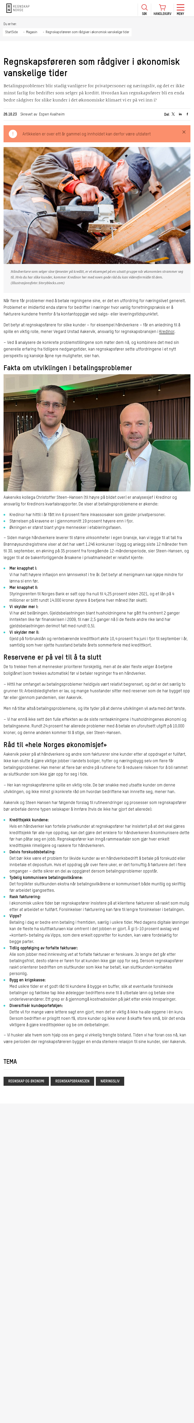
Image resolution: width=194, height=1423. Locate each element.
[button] (144, 10)
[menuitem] (144, 8)
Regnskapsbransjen (72, 1081)
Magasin (31, 32)
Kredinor (166, 332)
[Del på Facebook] (187, 114)
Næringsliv (110, 1081)
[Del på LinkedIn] (180, 114)
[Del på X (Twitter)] (173, 114)
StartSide (11, 32)
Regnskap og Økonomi (26, 1081)
